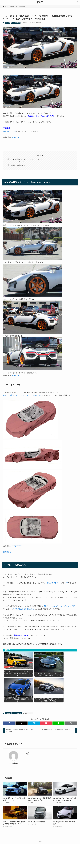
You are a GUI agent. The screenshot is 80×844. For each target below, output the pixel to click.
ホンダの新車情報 (15, 22)
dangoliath (13, 763)
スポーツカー (28, 713)
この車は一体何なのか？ (18, 165)
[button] (9, 723)
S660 (66, 583)
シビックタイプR (52, 583)
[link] (27, 753)
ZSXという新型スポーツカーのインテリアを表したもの (22, 395)
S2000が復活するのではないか (23, 609)
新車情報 (7, 22)
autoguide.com (17, 546)
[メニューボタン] (2, 2)
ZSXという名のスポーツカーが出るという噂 (59, 606)
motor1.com (16, 137)
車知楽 (40, 2)
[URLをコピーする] (71, 723)
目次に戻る (7, 552)
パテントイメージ (9, 131)
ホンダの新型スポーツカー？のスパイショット (25, 159)
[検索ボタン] (77, 2)
